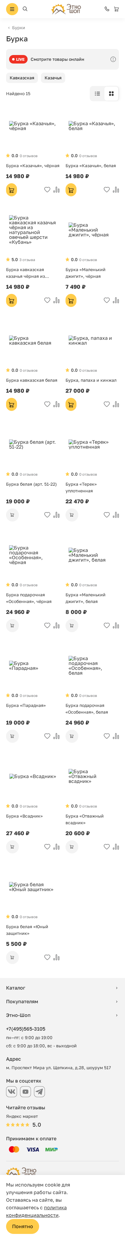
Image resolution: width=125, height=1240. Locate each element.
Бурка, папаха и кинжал (91, 380)
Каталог (15, 988)
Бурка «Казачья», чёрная (32, 165)
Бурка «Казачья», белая (91, 165)
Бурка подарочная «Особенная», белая (87, 709)
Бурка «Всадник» (24, 815)
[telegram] (39, 1091)
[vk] (11, 1091)
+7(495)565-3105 (25, 1029)
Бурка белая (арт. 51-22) (31, 484)
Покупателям (22, 1001)
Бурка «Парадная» (26, 705)
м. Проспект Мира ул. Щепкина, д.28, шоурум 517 (58, 1067)
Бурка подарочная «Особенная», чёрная (29, 598)
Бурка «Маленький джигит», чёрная (86, 273)
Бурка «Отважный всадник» (85, 819)
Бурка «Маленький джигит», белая (86, 598)
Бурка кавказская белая (31, 380)
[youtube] (25, 1091)
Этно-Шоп (18, 1015)
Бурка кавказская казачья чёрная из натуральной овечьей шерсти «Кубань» (29, 273)
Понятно (22, 1226)
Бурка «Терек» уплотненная (81, 487)
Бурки (18, 27)
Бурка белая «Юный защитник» (27, 930)
